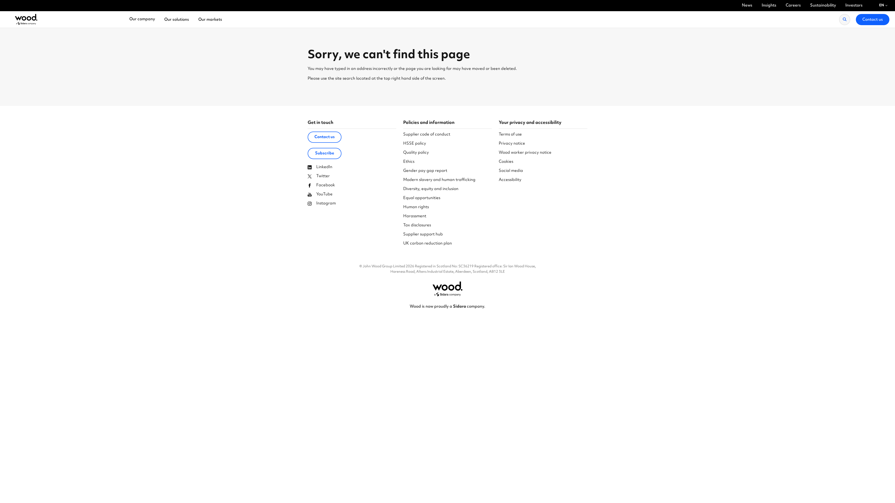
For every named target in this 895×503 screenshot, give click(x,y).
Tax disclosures (417, 225)
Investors (854, 6)
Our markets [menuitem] (210, 20)
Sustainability (823, 6)
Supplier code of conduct (426, 135)
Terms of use (510, 135)
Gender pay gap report (425, 171)
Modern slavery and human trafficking (439, 180)
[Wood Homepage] (26, 19)
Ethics (408, 162)
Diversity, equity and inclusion (430, 189)
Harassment (414, 216)
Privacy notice (512, 144)
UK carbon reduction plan (427, 244)
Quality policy (416, 153)
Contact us (324, 137)
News (747, 6)
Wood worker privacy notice (525, 153)
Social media (511, 171)
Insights (769, 6)
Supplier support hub (423, 234)
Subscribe (324, 153)
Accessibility (510, 180)
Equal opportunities (421, 198)
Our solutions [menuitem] (176, 20)
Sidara (460, 307)
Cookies (506, 162)
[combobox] (883, 6)
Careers (793, 6)
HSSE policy (414, 144)
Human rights (416, 207)
